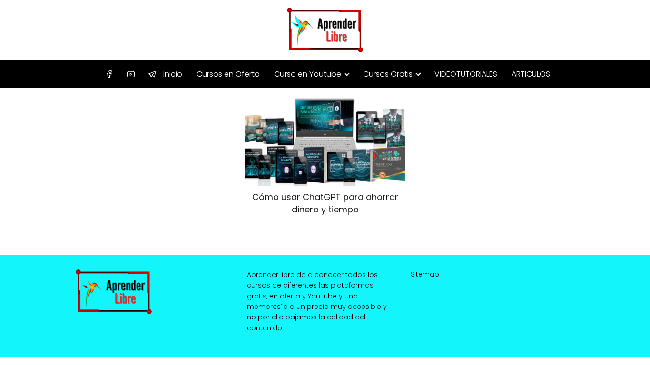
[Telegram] (152, 75)
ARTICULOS (531, 73)
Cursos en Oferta (228, 73)
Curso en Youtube (307, 73)
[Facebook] (109, 75)
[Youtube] (131, 75)
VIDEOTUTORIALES (465, 73)
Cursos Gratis (388, 73)
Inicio (172, 73)
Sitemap (425, 274)
